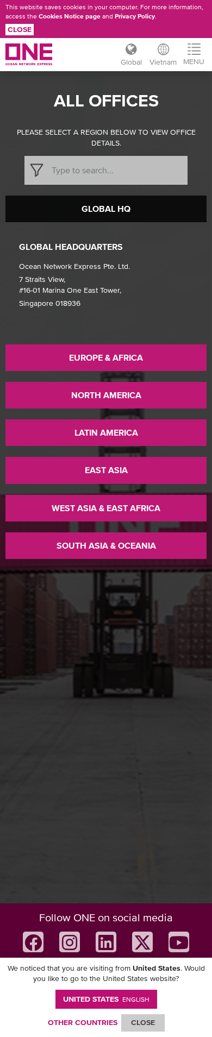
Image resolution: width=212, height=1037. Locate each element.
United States (106, 999)
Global (131, 62)
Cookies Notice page (70, 16)
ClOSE (143, 1022)
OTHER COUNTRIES (82, 1022)
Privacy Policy (135, 16)
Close (20, 29)
